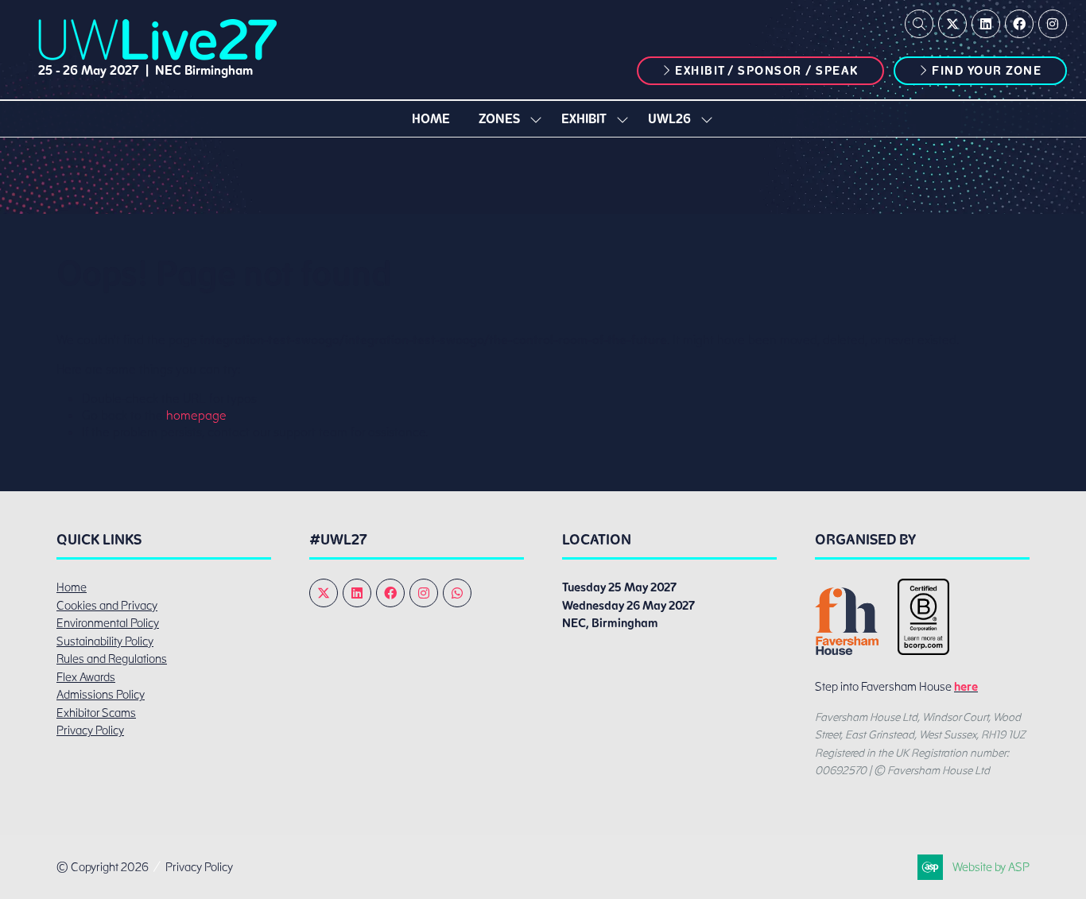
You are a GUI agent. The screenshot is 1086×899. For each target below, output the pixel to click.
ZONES (499, 118)
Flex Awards (85, 677)
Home (431, 118)
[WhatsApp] (457, 593)
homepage (196, 415)
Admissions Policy (100, 695)
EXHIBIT (584, 118)
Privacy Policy (90, 730)
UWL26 (669, 118)
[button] (919, 24)
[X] (952, 24)
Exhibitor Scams (96, 713)
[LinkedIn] (986, 24)
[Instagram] (1052, 24)
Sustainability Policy (104, 641)
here (966, 687)
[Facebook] (1019, 24)
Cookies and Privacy (106, 606)
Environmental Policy (107, 623)
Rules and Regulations (111, 659)
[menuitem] (431, 119)
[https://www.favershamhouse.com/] (846, 651)
